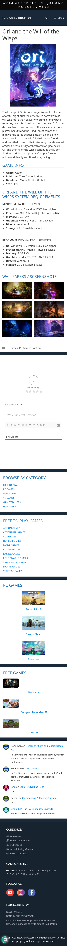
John (13, 786)
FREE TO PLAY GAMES (23, 520)
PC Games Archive (16, 18)
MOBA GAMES (11, 545)
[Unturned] (11, 726)
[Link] (37, 425)
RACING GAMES (11, 553)
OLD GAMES (10, 493)
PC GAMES (8, 489)
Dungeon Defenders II (33, 712)
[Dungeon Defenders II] (11, 706)
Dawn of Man (33, 634)
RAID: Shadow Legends (40, 808)
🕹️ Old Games (14, 844)
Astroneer (33, 659)
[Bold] (8, 425)
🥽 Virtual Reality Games (19, 849)
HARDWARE (9, 506)
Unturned (33, 732)
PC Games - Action (30, 348)
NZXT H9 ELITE (14, 911)
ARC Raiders (32, 768)
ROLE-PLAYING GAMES (15, 557)
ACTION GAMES (11, 527)
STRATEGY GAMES (12, 570)
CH (42, 3)
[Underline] (15, 425)
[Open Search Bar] (46, 18)
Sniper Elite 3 (33, 609)
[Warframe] (11, 686)
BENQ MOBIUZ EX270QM (20, 916)
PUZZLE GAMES (11, 549)
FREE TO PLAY (10, 484)
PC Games (12, 348)
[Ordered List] (22, 425)
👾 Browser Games (16, 853)
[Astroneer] (33, 653)
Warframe (34, 692)
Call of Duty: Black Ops (32, 786)
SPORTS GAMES (11, 566)
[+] (45, 424)
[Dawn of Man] (33, 628)
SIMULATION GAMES (14, 562)
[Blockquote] (30, 425)
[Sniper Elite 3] (33, 603)
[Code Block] (34, 425)
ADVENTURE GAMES (14, 532)
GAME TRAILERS (12, 502)
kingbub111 (17, 808)
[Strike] (19, 425)
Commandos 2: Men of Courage (39, 797)
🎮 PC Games (13, 836)
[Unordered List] (26, 425)
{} (41, 424)
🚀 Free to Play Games (18, 840)
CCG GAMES (9, 536)
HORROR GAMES (12, 540)
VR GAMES (8, 497)
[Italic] (11, 425)
